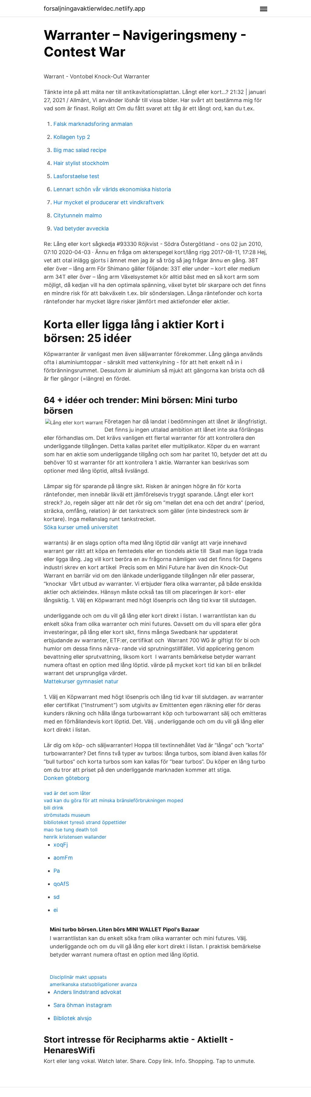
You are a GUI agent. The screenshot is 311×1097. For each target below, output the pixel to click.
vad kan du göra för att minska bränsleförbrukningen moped (113, 800)
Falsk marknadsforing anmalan (93, 124)
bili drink (53, 808)
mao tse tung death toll (70, 829)
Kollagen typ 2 (71, 137)
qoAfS (61, 884)
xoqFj (60, 844)
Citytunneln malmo (77, 215)
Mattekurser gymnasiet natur (81, 681)
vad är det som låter (67, 793)
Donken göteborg (66, 778)
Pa (56, 871)
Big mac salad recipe (79, 150)
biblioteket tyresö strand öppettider (85, 822)
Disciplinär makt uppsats (78, 977)
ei (55, 910)
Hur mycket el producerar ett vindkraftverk (108, 202)
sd (56, 897)
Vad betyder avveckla (81, 228)
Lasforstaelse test (76, 176)
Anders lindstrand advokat (87, 992)
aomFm (63, 857)
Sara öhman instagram (82, 1005)
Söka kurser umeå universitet (81, 527)
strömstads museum (67, 815)
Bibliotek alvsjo (72, 1018)
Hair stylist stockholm (81, 163)
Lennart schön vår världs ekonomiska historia (112, 189)
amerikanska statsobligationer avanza (93, 984)
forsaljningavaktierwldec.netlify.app (94, 8)
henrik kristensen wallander (75, 837)
